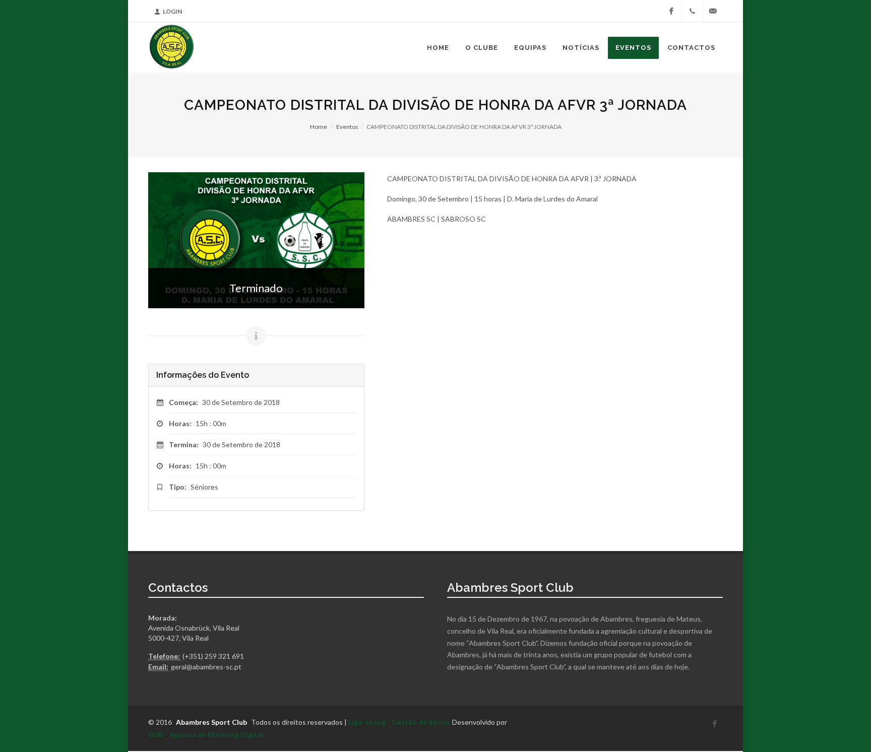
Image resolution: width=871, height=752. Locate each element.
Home (318, 126)
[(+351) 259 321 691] (692, 11)
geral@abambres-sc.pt (206, 666)
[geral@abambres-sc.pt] (713, 11)
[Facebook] (671, 11)
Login (172, 11)
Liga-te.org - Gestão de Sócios (399, 722)
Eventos (347, 126)
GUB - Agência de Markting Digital (206, 734)
